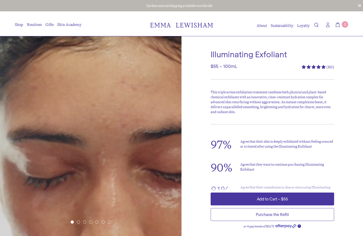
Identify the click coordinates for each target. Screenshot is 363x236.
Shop (19, 24)
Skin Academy (69, 24)
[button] (316, 25)
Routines (34, 24)
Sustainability (282, 25)
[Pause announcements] (360, 6)
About (262, 25)
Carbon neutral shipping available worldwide (179, 5)
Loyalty (303, 25)
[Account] (327, 24)
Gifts (49, 24)
